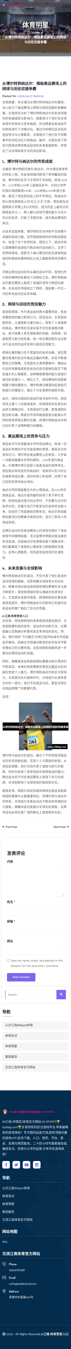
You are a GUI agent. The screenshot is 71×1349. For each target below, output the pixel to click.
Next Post (60, 827)
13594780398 (17, 1270)
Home (35, 32)
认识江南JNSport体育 (19, 1025)
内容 (10, 861)
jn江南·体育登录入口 (55, 1334)
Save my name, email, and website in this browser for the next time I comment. (37, 963)
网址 (10, 941)
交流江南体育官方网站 (20, 1067)
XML (5, 1242)
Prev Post (11, 827)
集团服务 (11, 1056)
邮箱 (11, 921)
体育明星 (11, 1046)
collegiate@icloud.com (23, 1283)
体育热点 (11, 1035)
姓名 (11, 902)
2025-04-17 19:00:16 (30, 96)
